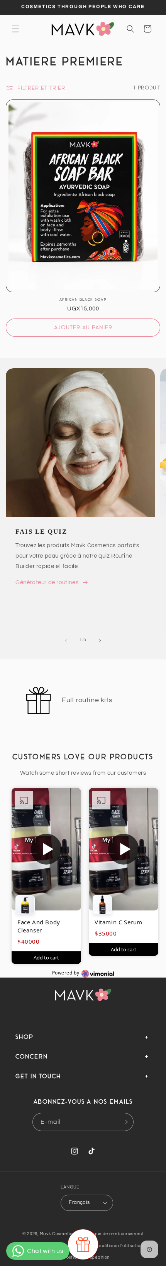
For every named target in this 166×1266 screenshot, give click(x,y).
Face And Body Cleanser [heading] (38, 926)
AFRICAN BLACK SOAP (83, 299)
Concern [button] (31, 1056)
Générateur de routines (46, 582)
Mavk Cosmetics (58, 1234)
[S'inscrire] (124, 1122)
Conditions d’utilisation (119, 1246)
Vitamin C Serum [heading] (118, 922)
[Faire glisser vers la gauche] (66, 640)
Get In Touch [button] (38, 1075)
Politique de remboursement (113, 1234)
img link (16, 373)
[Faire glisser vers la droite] (99, 640)
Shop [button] (24, 1036)
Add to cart (46, 957)
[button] (15, 28)
